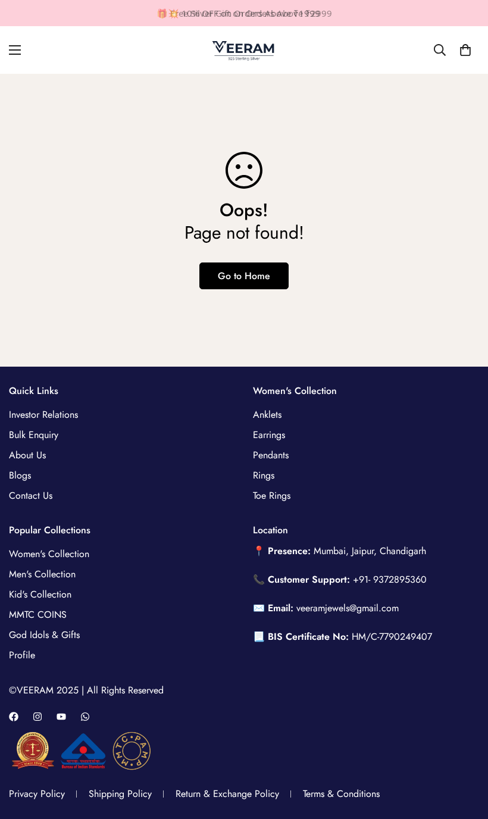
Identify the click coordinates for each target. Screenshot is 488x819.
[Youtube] (61, 716)
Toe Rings (271, 495)
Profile (22, 655)
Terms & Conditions (341, 794)
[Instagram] (37, 716)
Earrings (269, 435)
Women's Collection (49, 554)
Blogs (20, 475)
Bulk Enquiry (33, 435)
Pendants (271, 455)
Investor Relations (43, 414)
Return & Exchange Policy (227, 794)
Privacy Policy (37, 794)
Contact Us (30, 495)
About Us (27, 455)
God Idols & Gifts (44, 635)
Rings (263, 475)
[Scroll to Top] (464, 754)
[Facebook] (13, 716)
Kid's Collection (40, 594)
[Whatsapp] (85, 716)
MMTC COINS (38, 614)
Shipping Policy (120, 794)
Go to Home (244, 276)
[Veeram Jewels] (244, 50)
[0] (465, 50)
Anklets (267, 414)
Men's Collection (42, 574)
